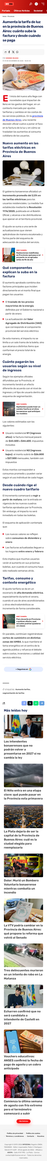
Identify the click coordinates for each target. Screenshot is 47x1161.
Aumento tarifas (22, 689)
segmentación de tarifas (13, 693)
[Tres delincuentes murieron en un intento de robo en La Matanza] (23, 955)
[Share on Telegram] (41, 703)
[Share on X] (13, 52)
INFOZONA (26, 1144)
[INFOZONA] (9, 4)
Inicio (4, 16)
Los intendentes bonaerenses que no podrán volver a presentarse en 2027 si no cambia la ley (22, 749)
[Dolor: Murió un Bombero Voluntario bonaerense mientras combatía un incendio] (23, 865)
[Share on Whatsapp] (17, 52)
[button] (31, 4)
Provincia (11, 16)
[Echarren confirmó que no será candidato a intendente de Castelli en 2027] (23, 996)
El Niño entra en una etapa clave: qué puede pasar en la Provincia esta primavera (23, 794)
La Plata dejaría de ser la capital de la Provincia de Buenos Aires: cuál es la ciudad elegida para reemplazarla (21, 839)
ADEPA (10, 1152)
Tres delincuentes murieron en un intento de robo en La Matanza (23, 974)
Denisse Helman (12, 58)
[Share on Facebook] (9, 52)
